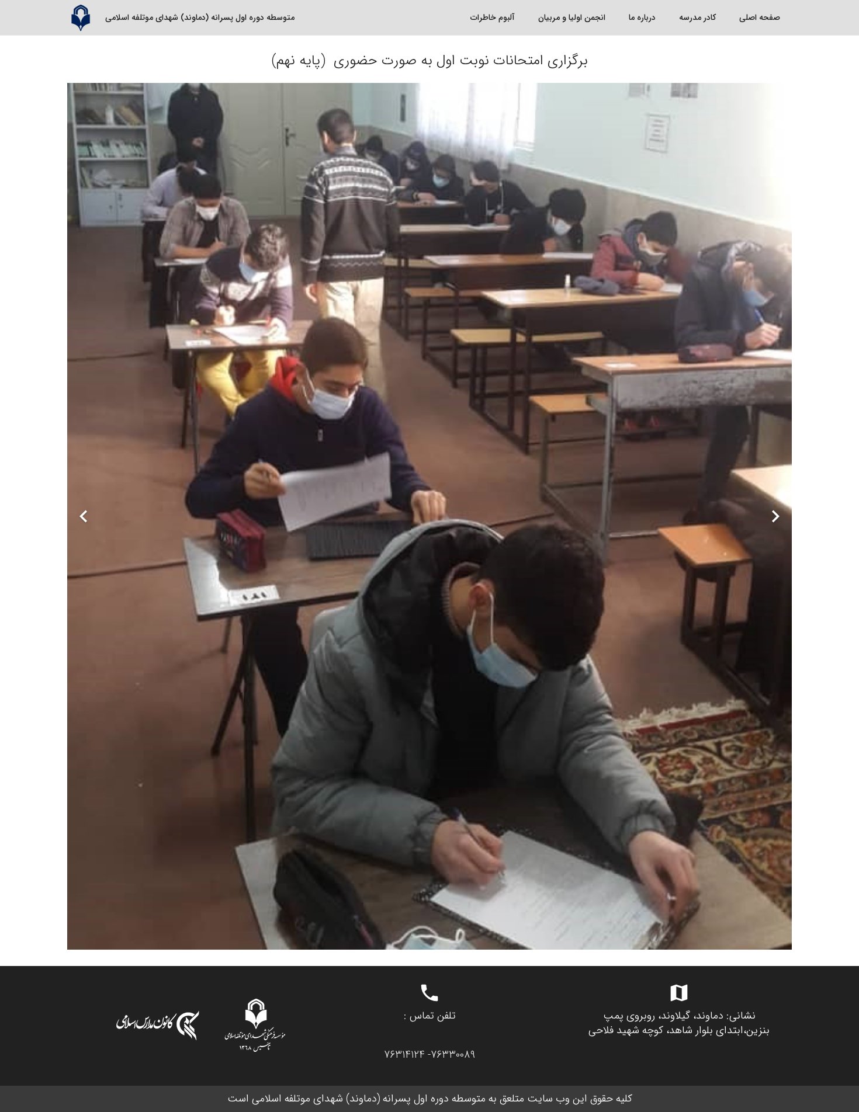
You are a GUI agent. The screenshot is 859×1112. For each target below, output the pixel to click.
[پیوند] (80, 18)
